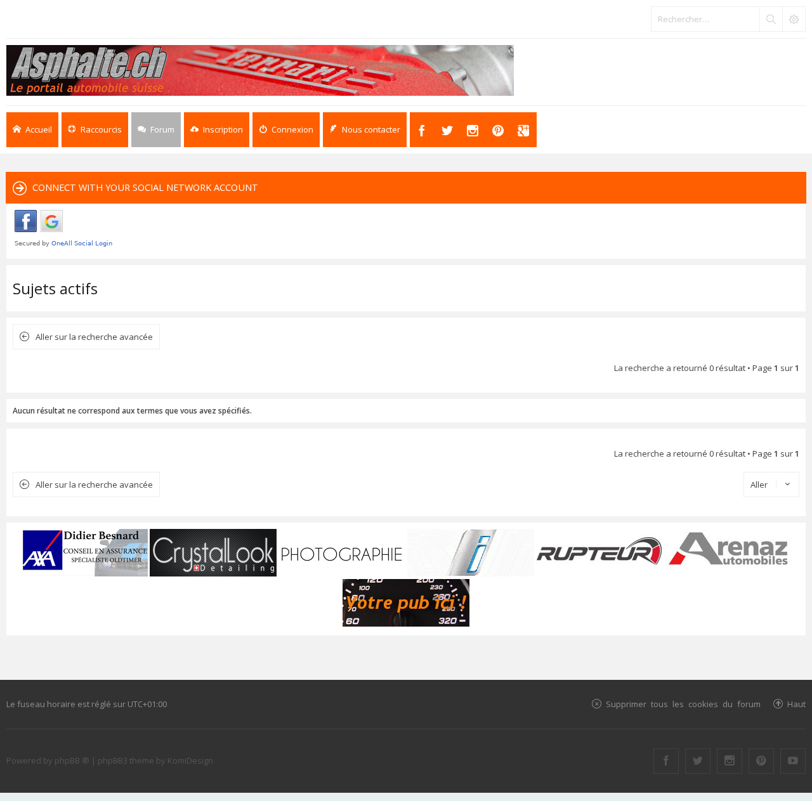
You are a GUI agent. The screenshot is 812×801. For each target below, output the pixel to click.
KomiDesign (190, 760)
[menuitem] (216, 129)
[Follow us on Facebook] (666, 761)
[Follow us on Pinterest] (761, 761)
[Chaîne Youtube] (793, 761)
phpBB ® (72, 760)
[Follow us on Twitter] (697, 761)
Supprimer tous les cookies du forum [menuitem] (683, 704)
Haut (796, 704)
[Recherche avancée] (793, 19)
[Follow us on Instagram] (729, 761)
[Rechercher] (770, 19)
